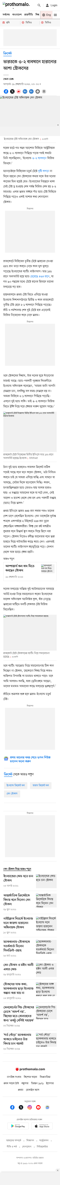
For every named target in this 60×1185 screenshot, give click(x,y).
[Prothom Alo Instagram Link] (31, 1108)
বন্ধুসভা (25, 1083)
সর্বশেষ (6, 14)
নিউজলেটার (42, 1146)
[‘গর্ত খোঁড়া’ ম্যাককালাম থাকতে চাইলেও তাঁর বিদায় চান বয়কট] (46, 1042)
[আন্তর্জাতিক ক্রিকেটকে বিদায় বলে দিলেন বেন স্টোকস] (46, 902)
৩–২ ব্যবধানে (39, 158)
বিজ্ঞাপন (30, 1140)
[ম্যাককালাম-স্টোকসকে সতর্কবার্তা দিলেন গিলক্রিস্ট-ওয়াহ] (46, 949)
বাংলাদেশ (17, 14)
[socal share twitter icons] (13, 93)
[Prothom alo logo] (30, 1070)
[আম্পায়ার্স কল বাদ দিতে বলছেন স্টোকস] (47, 568)
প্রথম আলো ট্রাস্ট (11, 1083)
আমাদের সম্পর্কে (13, 1140)
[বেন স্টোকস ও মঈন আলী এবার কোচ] (46, 970)
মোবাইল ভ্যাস (32, 1090)
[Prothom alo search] (39, 5)
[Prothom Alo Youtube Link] (40, 1108)
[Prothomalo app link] (18, 1126)
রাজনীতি (28, 14)
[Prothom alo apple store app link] (42, 1126)
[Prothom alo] (17, 5)
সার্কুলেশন (43, 1140)
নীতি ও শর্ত (12, 1146)
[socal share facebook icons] (6, 93)
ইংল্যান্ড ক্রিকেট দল (16, 785)
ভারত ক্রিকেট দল (41, 785)
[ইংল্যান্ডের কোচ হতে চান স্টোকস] (46, 881)
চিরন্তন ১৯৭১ (37, 1083)
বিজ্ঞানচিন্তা (45, 1077)
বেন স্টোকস (12, 794)
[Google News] (47, 1108)
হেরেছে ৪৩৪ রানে (40, 276)
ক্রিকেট (7, 54)
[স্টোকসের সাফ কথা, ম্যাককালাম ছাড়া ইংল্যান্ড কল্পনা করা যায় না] (46, 991)
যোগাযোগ (27, 1146)
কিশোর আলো (30, 1077)
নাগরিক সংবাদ (14, 1077)
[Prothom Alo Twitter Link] (22, 1108)
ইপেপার (50, 1083)
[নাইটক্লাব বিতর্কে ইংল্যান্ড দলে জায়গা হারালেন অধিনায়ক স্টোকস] (46, 926)
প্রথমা (20, 1090)
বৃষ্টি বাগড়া (43, 171)
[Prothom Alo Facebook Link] (14, 1108)
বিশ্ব (37, 14)
